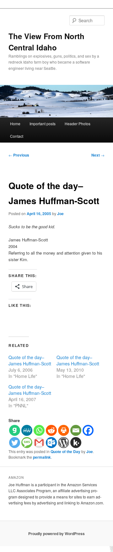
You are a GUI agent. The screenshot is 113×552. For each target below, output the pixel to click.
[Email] (75, 430)
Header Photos (77, 123)
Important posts (43, 123)
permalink (42, 457)
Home (15, 123)
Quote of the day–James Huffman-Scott (29, 360)
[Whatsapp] (39, 430)
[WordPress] (63, 442)
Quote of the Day (65, 451)
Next (98, 155)
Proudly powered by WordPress (56, 533)
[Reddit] (51, 430)
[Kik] (75, 442)
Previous (18, 155)
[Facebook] (88, 430)
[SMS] (26, 442)
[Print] (63, 430)
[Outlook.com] (51, 442)
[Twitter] (14, 442)
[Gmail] (39, 442)
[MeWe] (26, 430)
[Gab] (14, 430)
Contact (16, 136)
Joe (60, 213)
